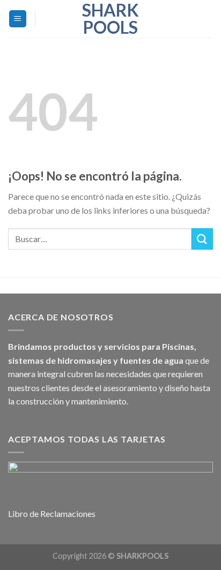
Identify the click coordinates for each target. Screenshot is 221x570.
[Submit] (202, 238)
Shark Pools (110, 19)
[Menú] (18, 19)
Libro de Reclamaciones (51, 513)
